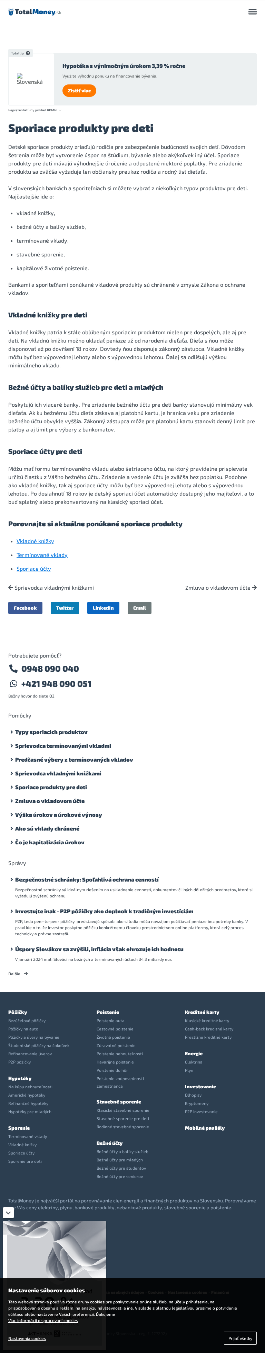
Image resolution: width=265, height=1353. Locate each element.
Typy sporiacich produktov (51, 732)
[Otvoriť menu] (252, 12)
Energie (194, 1053)
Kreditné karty (202, 1012)
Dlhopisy (193, 1094)
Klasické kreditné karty (207, 1020)
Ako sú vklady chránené (47, 828)
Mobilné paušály (205, 1128)
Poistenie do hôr (112, 1070)
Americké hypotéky (26, 1094)
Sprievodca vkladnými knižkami (53, 587)
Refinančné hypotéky (28, 1103)
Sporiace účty (34, 568)
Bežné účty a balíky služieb (122, 1151)
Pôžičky (17, 1012)
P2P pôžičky (19, 1061)
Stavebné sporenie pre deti (123, 1118)
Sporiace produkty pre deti (51, 787)
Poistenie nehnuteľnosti (120, 1053)
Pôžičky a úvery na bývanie (33, 1037)
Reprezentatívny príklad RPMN (32, 110)
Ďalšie (14, 973)
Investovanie (200, 1086)
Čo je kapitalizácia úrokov (50, 842)
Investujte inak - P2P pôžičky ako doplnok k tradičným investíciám (104, 911)
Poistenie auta (111, 1020)
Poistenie (108, 1012)
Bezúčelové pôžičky (27, 1020)
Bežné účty (109, 1143)
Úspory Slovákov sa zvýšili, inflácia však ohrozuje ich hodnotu (99, 949)
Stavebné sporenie (119, 1102)
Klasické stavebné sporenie (123, 1110)
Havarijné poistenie (115, 1061)
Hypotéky (19, 1078)
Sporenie (19, 1128)
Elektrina (194, 1061)
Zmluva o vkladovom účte (218, 587)
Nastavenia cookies (27, 1338)
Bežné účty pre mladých (120, 1159)
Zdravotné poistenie (116, 1045)
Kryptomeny (196, 1103)
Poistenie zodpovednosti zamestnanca (120, 1082)
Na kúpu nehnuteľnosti (30, 1086)
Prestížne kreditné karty (208, 1037)
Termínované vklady (42, 554)
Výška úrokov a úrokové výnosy (58, 814)
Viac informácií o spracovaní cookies (43, 1320)
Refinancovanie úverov (30, 1053)
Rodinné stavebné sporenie (123, 1126)
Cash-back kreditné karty (209, 1028)
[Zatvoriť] (8, 1212)
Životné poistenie (113, 1037)
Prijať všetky (240, 1338)
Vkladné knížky (22, 1144)
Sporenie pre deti (25, 1161)
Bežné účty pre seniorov (120, 1176)
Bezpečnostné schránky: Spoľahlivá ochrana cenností (87, 879)
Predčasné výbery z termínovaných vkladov (74, 759)
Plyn (189, 1070)
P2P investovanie (201, 1111)
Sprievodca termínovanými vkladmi (63, 745)
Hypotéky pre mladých (29, 1111)
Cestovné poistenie (115, 1028)
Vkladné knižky (35, 541)
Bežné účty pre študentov (121, 1168)
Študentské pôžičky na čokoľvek (38, 1045)
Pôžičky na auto (23, 1028)
